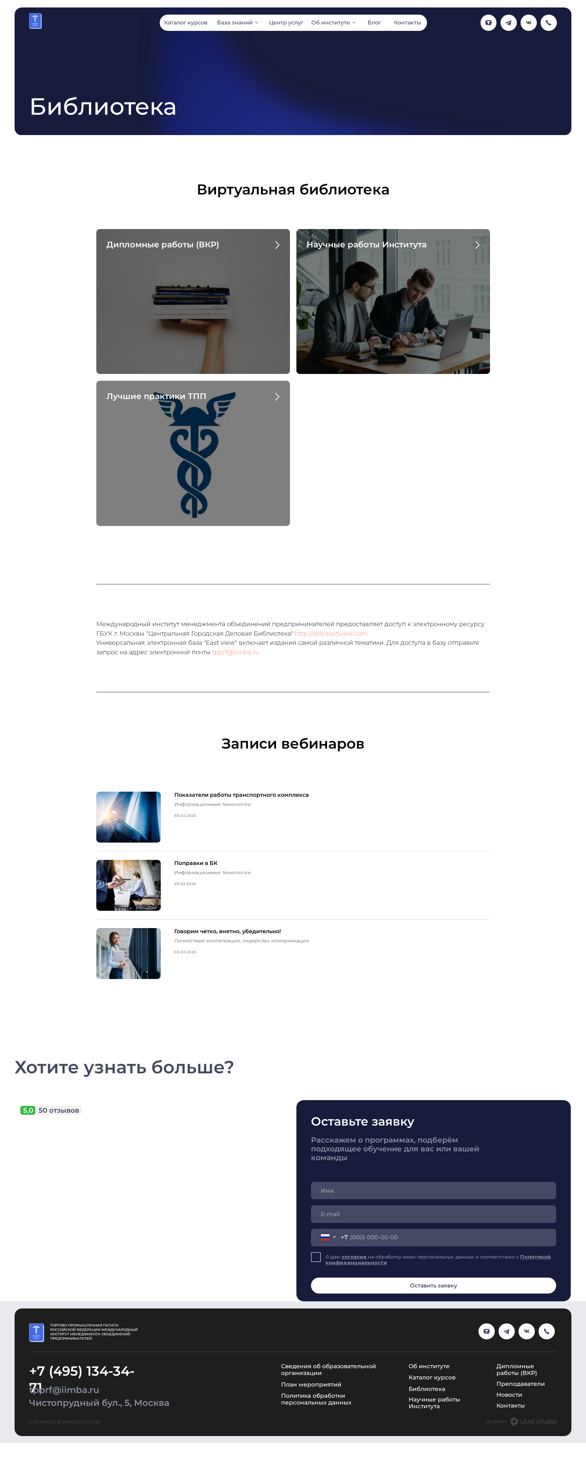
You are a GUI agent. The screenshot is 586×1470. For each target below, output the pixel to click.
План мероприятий (311, 1384)
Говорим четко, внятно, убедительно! (227, 931)
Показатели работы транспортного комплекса (241, 795)
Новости (509, 1394)
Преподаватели (520, 1383)
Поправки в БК (196, 863)
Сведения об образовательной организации (328, 1369)
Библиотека (427, 1388)
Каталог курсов (432, 1377)
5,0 (28, 1110)
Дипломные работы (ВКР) (162, 244)
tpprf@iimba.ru (235, 652)
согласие (354, 1257)
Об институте (429, 1366)
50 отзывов (59, 1110)
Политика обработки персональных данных (316, 1399)
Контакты (510, 1405)
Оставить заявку (433, 1285)
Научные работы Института (367, 244)
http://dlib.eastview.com (331, 633)
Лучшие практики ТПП (156, 396)
